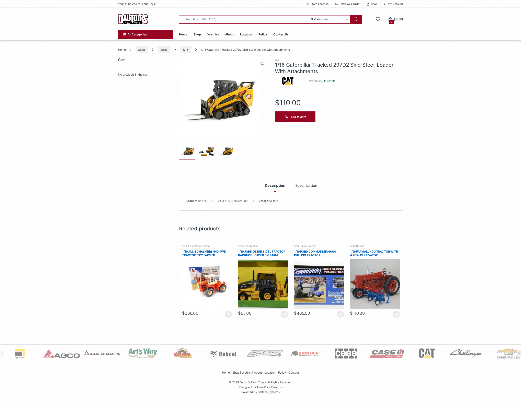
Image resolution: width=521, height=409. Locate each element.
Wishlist (213, 34)
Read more (284, 314)
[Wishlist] (377, 19)
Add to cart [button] (228, 314)
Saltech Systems (269, 392)
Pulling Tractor (308, 245)
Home (183, 34)
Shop (374, 3)
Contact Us (281, 34)
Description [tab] (275, 186)
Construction (251, 245)
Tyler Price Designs (269, 387)
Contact (293, 372)
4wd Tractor (194, 245)
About (229, 34)
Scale (163, 49)
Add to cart (298, 117)
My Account (395, 3)
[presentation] (519, 353)
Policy (262, 34)
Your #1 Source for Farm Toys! (137, 3)
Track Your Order (349, 3)
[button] (263, 64)
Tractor (206, 245)
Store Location (320, 3)
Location (246, 34)
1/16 (185, 49)
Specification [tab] (306, 186)
